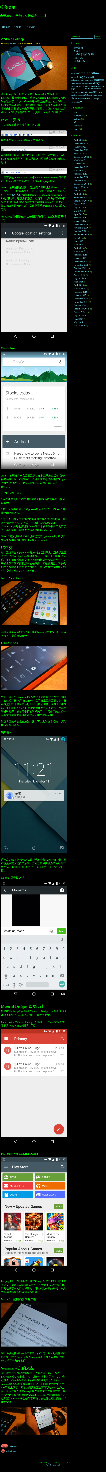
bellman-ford (75, 80)
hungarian (79, 89)
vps (97, 98)
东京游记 (78, 47)
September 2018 (81, 183)
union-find (81, 98)
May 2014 (78, 322)
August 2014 (79, 312)
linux (90, 88)
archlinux (94, 77)
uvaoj (88, 98)
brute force (84, 80)
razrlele (13, 44)
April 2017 (79, 214)
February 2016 (80, 254)
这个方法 (16, 194)
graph (73, 88)
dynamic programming (80, 85)
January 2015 (80, 295)
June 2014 (78, 318)
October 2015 (80, 268)
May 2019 (78, 170)
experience (13, 1446)
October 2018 (80, 180)
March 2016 (79, 251)
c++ (89, 80)
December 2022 (81, 150)
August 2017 (79, 204)
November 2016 (81, 227)
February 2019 (80, 173)
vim (94, 98)
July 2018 (78, 190)
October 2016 (80, 231)
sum (86, 94)
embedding (94, 86)
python (101, 91)
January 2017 (80, 220)
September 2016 (81, 234)
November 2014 (81, 301)
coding (73, 83)
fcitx (99, 86)
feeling (77, 118)
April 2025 (79, 139)
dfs (91, 83)
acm (80, 72)
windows (74, 102)
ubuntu (74, 98)
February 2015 (80, 291)
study (76, 128)
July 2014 (78, 315)
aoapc (81, 76)
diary (96, 83)
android (9, 1451)
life (86, 89)
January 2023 (80, 146)
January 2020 (80, 163)
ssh (76, 95)
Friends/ (30, 27)
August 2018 (79, 187)
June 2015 (78, 281)
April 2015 (79, 285)
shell (73, 94)
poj (95, 92)
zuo (14, 1451)
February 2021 (80, 153)
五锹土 (77, 50)
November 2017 (81, 197)
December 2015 (81, 261)
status (76, 125)
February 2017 (80, 217)
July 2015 (78, 278)
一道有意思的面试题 (84, 54)
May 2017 (78, 210)
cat (92, 80)
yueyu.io (51, 1463)
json (84, 89)
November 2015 (81, 264)
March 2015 (79, 288)
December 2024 (81, 143)
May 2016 (78, 244)
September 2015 (81, 271)
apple (87, 77)
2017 (75, 74)
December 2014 (81, 298)
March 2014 (79, 325)
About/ (17, 27)
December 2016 (81, 224)
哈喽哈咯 (8, 7)
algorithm (91, 72)
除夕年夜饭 (79, 61)
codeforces (99, 79)
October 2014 (80, 305)
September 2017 (81, 200)
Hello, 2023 (79, 57)
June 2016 (78, 241)
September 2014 (81, 308)
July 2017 (78, 207)
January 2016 (80, 258)
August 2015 (79, 274)
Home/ (6, 27)
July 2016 (78, 237)
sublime (81, 95)
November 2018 (81, 177)
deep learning (80, 83)
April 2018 (79, 193)
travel (100, 95)
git (103, 86)
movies (90, 92)
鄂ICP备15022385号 (53, 1465)
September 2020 (81, 156)
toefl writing (93, 95)
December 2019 (81, 166)
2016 (72, 74)
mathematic (83, 92)
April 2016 (79, 247)
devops (87, 83)
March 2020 (79, 160)
